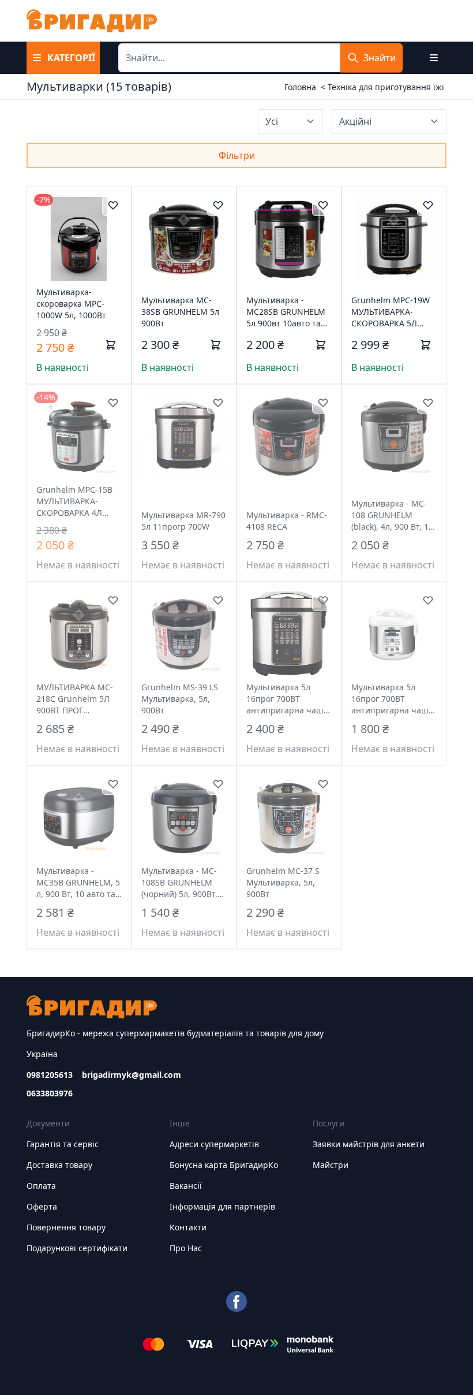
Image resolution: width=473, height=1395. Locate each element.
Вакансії (186, 1185)
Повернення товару (66, 1227)
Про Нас (186, 1248)
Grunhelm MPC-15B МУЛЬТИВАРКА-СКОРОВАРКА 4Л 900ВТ (74, 501)
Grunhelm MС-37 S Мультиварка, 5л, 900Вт (283, 882)
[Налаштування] (433, 57)
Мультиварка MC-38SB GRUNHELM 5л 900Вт (180, 312)
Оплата (41, 1185)
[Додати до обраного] (113, 205)
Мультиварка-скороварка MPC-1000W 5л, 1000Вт (71, 304)
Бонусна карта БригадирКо (224, 1164)
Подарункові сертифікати (77, 1248)
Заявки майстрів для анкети (369, 1144)
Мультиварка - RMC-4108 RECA (286, 520)
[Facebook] (236, 1301)
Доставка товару (59, 1164)
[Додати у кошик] (111, 345)
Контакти (188, 1227)
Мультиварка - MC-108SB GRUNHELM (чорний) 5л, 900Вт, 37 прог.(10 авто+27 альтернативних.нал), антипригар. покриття (184, 882)
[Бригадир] (92, 20)
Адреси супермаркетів (214, 1144)
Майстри (330, 1164)
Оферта (42, 1206)
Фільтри (237, 155)
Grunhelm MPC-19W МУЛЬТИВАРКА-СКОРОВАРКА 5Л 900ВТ (390, 312)
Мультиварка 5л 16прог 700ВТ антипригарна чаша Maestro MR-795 (287, 699)
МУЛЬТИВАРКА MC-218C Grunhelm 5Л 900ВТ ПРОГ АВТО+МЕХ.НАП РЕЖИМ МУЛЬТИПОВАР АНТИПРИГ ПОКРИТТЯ (74, 699)
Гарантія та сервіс (63, 1144)
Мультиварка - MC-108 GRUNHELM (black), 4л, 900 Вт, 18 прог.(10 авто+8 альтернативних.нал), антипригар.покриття (394, 515)
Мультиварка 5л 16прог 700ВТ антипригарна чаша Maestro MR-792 (392, 699)
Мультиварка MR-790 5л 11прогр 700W (183, 520)
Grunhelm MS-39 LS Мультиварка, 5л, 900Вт (179, 699)
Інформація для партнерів (222, 1206)
